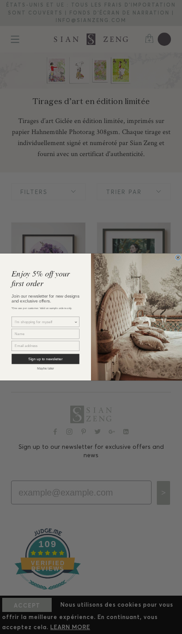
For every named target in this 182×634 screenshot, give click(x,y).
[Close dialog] (178, 257)
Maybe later (45, 368)
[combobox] (44, 322)
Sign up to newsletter (45, 359)
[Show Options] (76, 322)
